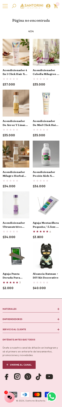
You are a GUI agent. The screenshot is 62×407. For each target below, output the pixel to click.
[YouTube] (49, 377)
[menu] (5, 6)
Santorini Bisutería (35, 400)
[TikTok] (39, 377)
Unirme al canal (21, 364)
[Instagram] (17, 377)
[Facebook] (7, 377)
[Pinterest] (28, 377)
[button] (14, 6)
